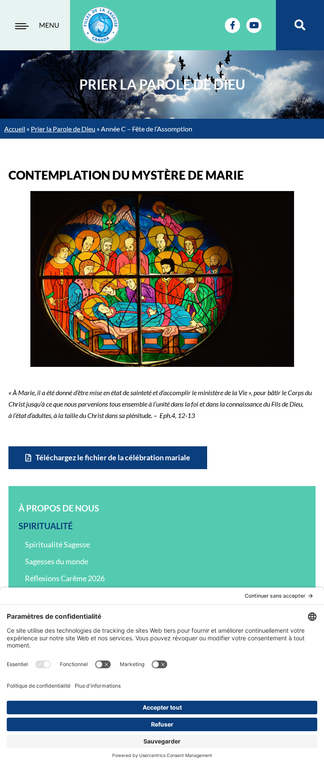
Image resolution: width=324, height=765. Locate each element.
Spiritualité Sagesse (57, 544)
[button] (300, 25)
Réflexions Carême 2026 (65, 578)
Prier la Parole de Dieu (63, 129)
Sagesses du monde (56, 561)
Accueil (14, 129)
